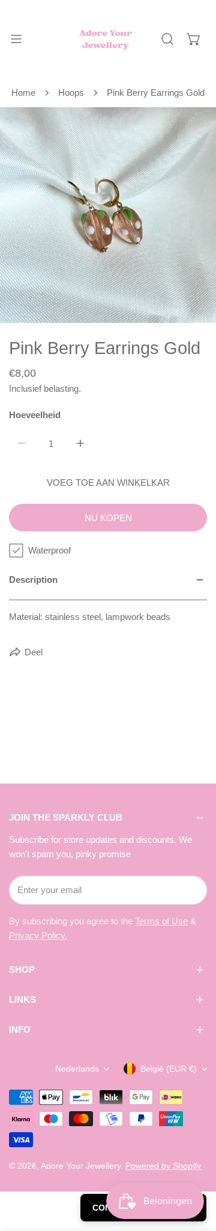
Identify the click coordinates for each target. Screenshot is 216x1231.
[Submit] (191, 889)
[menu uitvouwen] (16, 39)
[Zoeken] (167, 39)
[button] (194, 39)
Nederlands (77, 1068)
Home (23, 92)
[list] (108, 215)
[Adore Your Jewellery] (105, 39)
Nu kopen (108, 518)
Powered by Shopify (163, 1165)
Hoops (71, 92)
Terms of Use (161, 921)
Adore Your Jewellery (81, 1165)
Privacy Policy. (38, 935)
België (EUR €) (168, 1068)
